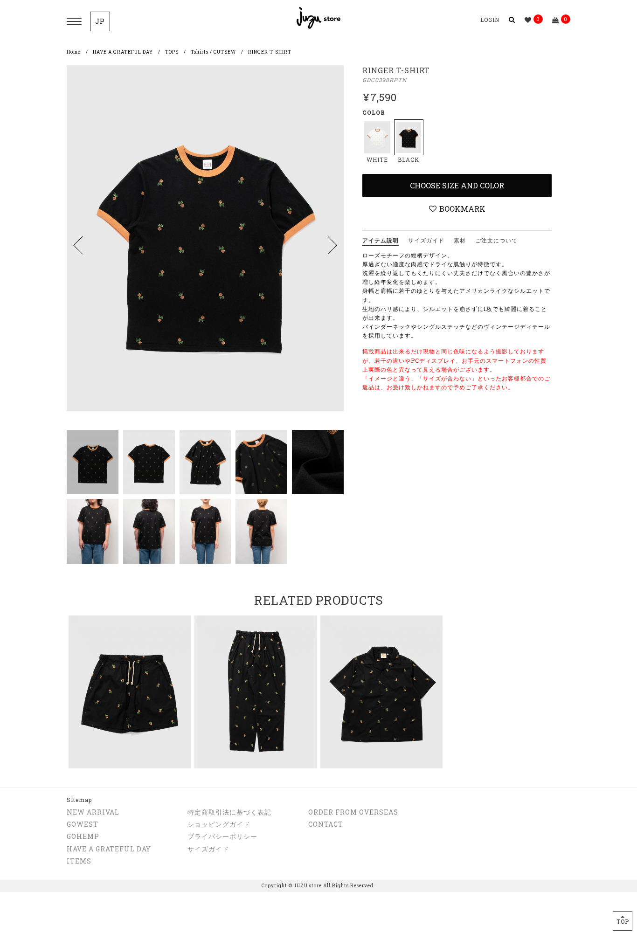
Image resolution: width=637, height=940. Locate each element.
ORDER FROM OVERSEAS (353, 812)
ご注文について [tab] (496, 240)
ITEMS (79, 861)
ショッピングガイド (218, 824)
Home (74, 52)
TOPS (172, 52)
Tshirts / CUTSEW (213, 52)
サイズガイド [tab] (426, 240)
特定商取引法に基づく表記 (229, 812)
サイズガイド (208, 848)
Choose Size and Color (457, 185)
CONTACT (325, 824)
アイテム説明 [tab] (380, 240)
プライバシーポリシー (222, 836)
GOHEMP (83, 836)
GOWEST (82, 824)
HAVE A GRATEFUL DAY (123, 52)
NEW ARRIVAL (93, 812)
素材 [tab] (460, 240)
